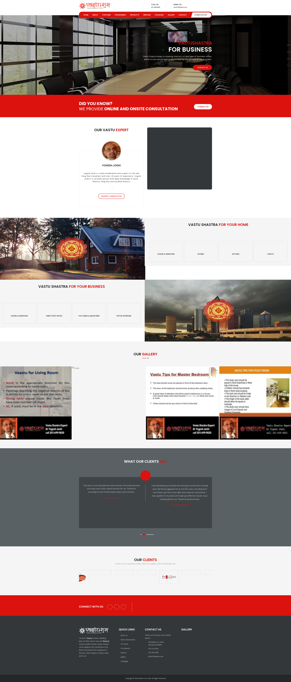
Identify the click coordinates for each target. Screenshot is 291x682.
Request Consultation (111, 196)
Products (134, 15)
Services (147, 15)
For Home (106, 15)
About (95, 15)
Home (86, 15)
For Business (120, 15)
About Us (124, 635)
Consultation (200, 15)
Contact (183, 15)
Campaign (124, 661)
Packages (159, 15)
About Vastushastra (128, 640)
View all (145, 358)
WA (8, 674)
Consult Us (202, 107)
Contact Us (202, 67)
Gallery (171, 15)
